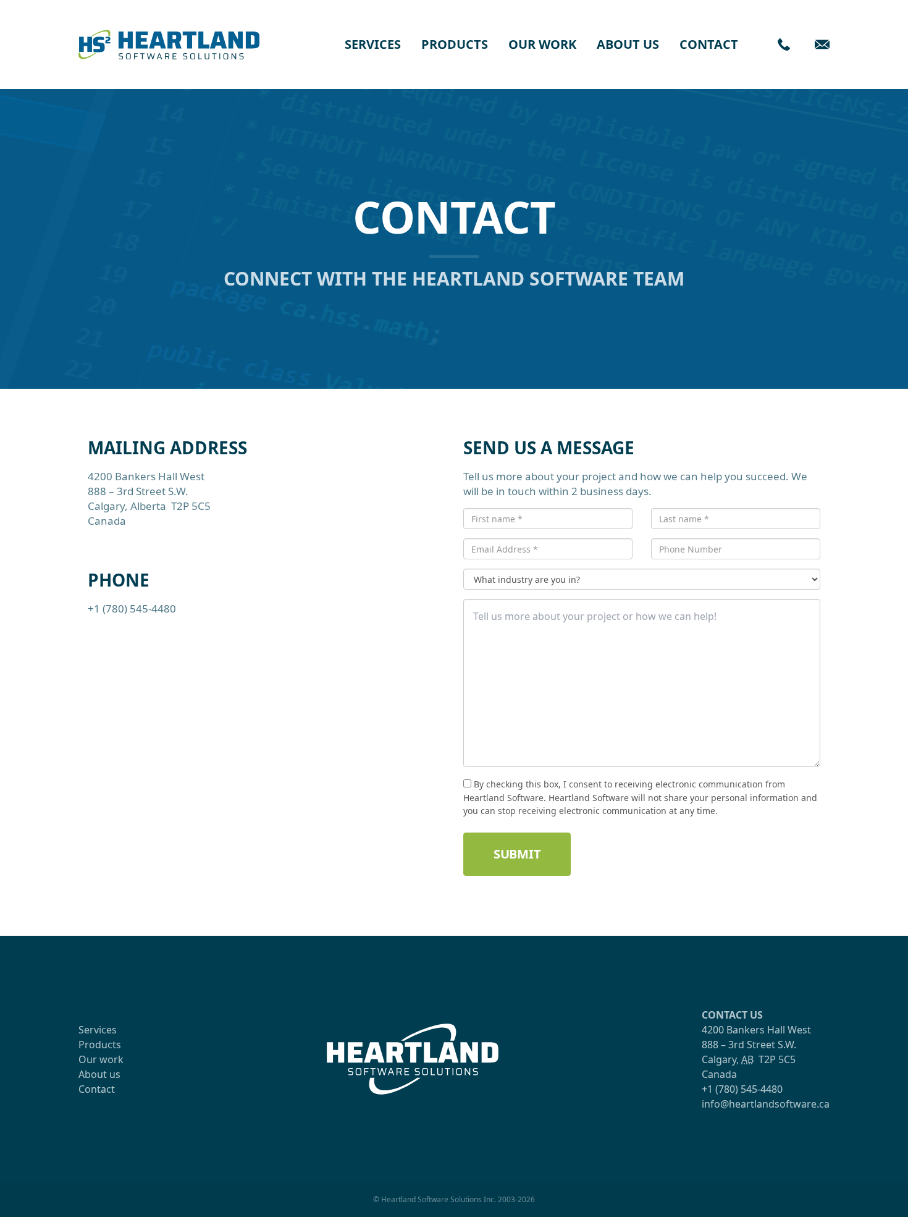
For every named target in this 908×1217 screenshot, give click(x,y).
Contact (708, 44)
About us (628, 44)
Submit (517, 854)
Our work (542, 44)
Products (454, 44)
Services (373, 44)
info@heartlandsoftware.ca (766, 1104)
